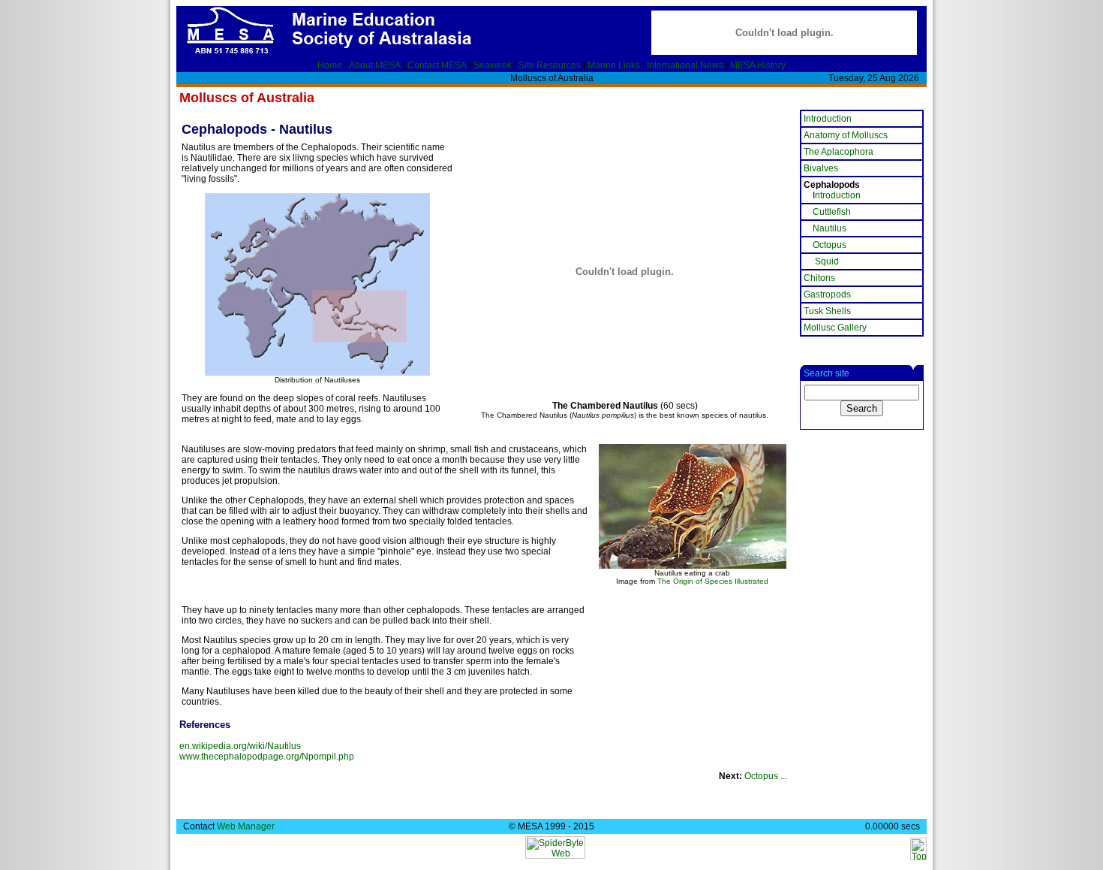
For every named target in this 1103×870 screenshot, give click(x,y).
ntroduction (838, 195)
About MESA (375, 65)
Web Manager (246, 826)
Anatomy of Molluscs (846, 135)
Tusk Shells (827, 311)
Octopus (761, 776)
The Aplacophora (838, 152)
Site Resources (549, 65)
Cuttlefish (832, 212)
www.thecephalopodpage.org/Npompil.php (266, 756)
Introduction (828, 118)
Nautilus (829, 228)
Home (329, 65)
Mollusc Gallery (835, 327)
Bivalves (821, 168)
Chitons (819, 278)
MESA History (758, 65)
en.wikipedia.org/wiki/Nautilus (240, 746)
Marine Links (614, 65)
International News (685, 65)
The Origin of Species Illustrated (712, 581)
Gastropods (827, 294)
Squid (827, 261)
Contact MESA (437, 65)
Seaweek (492, 65)
